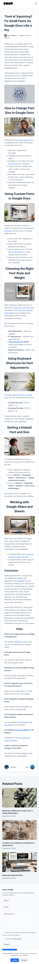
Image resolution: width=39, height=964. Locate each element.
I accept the (13, 939)
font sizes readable (21, 730)
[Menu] (36, 3)
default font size (20, 642)
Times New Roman (15, 342)
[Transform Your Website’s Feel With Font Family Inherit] (19, 830)
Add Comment (9, 914)
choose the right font (22, 308)
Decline (24, 960)
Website (7, 944)
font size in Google (22, 140)
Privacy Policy (17, 939)
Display (6, 37)
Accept (14, 960)
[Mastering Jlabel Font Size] (19, 862)
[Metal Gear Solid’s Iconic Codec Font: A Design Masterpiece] (19, 797)
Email (6, 907)
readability (21, 581)
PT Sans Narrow (17, 252)
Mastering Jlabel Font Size (12, 875)
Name (6, 900)
